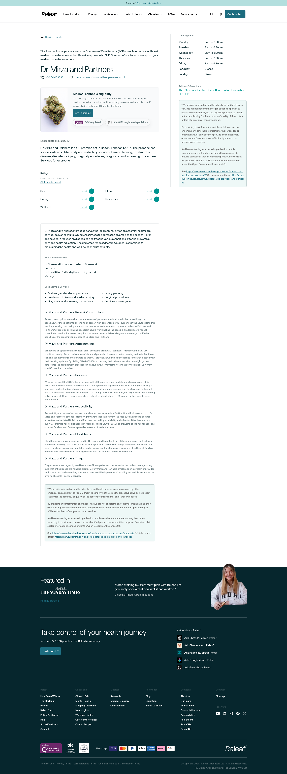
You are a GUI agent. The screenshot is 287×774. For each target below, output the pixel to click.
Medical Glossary (119, 701)
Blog (148, 696)
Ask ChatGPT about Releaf (200, 638)
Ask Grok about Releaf (197, 667)
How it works (71, 14)
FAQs (171, 14)
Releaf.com (187, 719)
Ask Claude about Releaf (199, 645)
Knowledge (187, 14)
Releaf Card (46, 710)
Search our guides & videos (149, 3)
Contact (44, 729)
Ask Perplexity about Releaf (200, 652)
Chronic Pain (82, 696)
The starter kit (47, 701)
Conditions (109, 14)
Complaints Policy (108, 763)
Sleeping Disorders (85, 705)
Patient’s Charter (49, 715)
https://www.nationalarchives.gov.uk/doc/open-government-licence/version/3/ (93, 533)
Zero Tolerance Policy (85, 763)
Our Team (186, 701)
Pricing (92, 14)
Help (42, 719)
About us (153, 14)
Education (151, 701)
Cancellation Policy (130, 763)
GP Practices (117, 705)
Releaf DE (186, 729)
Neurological (82, 710)
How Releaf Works (50, 696)
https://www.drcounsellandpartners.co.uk (101, 77)
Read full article (49, 600)
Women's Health (84, 715)
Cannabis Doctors (190, 710)
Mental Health (83, 701)
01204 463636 (54, 77)
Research (115, 696)
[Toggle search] (211, 14)
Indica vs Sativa (154, 705)
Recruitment (187, 705)
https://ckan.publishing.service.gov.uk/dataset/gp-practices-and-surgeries (93, 536)
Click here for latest (50, 182)
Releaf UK (186, 724)
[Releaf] (49, 14)
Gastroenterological (86, 719)
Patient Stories (133, 14)
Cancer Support (83, 724)
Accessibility (188, 715)
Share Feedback (49, 724)
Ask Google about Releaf (199, 660)
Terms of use (47, 763)
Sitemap (220, 696)
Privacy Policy (63, 763)
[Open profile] (220, 14)
